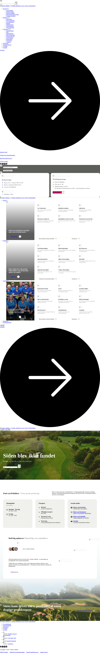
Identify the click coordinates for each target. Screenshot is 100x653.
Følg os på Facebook (79, 507)
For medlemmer (7, 624)
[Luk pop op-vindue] (1, 166)
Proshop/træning (7, 322)
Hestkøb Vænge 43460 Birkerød (10, 634)
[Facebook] (1, 647)
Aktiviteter (5, 281)
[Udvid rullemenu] (9, 281)
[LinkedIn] (6, 647)
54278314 (10, 644)
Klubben (5, 240)
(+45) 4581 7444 (12, 638)
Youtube (75, 521)
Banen (4, 200)
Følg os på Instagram (79, 512)
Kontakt (5, 629)
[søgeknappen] (19, 466)
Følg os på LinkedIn (79, 516)
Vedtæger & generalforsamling (17, 652)
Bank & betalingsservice (32, 652)
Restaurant (5, 321)
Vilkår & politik (4, 652)
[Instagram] (3, 647)
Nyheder (5, 628)
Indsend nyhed (44, 652)
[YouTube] (5, 647)
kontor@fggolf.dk (11, 641)
